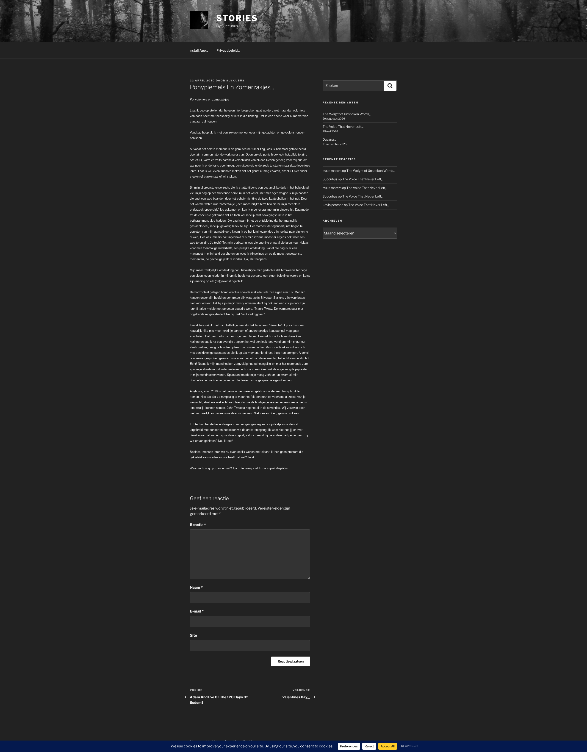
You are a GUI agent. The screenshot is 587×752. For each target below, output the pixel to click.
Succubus (235, 80)
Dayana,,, (329, 139)
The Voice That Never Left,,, (343, 126)
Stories (237, 18)
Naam (196, 587)
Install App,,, (198, 50)
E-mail (197, 611)
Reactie (198, 525)
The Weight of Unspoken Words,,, (347, 114)
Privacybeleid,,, (228, 50)
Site (193, 635)
